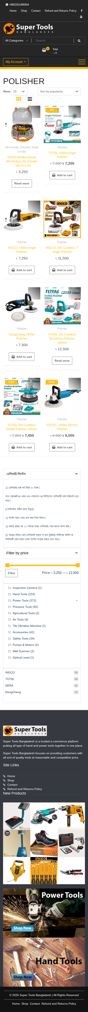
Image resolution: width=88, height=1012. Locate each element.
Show (6, 91)
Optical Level (21, 657)
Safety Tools (20, 638)
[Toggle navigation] (82, 62)
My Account (14, 62)
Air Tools (18, 619)
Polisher (25, 147)
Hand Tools (20, 594)
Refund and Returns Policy (61, 10)
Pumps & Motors (23, 644)
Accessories (20, 632)
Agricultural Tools (24, 613)
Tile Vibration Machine (27, 625)
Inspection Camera (25, 587)
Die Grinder (12, 147)
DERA (9, 685)
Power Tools (20, 600)
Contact (36, 10)
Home (13, 10)
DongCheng (13, 692)
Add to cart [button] (64, 175)
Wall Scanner (21, 651)
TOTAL (10, 679)
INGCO (10, 672)
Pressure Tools (22, 606)
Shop (24, 10)
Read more (21, 183)
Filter (11, 573)
